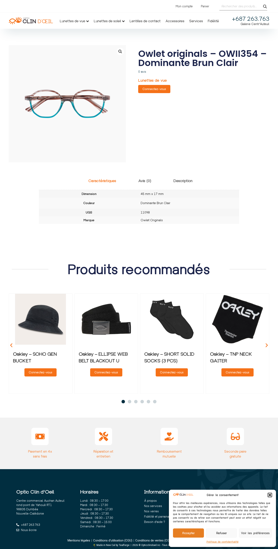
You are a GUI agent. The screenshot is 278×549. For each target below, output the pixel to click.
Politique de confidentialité (223, 541)
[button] (270, 495)
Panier (205, 6)
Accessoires (174, 21)
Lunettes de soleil (107, 21)
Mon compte (184, 6)
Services (196, 21)
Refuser (221, 533)
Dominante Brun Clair (155, 203)
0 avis (142, 71)
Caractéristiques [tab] (102, 181)
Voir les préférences (255, 533)
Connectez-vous (154, 89)
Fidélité (213, 21)
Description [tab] (183, 181)
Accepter (188, 533)
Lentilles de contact (145, 21)
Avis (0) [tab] (144, 181)
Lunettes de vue (72, 21)
